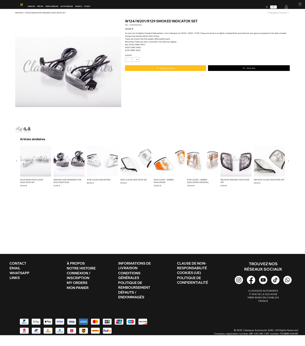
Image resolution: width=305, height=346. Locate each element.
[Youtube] (263, 280)
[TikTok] (275, 280)
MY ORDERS (77, 283)
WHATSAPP (19, 273)
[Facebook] (251, 280)
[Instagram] (239, 280)
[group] (152, 166)
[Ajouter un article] (137, 59)
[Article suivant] (288, 160)
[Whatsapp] (287, 280)
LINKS (15, 278)
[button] (300, 4)
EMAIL (15, 268)
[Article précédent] (16, 160)
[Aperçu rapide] (35, 161)
